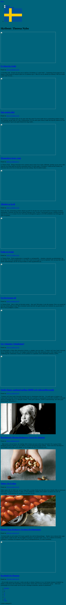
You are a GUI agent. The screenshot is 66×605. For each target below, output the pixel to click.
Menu (2, 1)
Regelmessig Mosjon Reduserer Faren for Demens (23, 437)
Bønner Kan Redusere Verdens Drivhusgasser (21, 529)
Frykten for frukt (8, 66)
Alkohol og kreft (8, 204)
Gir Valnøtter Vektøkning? (12, 344)
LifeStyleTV (4, 3)
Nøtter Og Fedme (8, 483)
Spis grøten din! (8, 112)
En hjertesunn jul (8, 298)
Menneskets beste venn (11, 158)
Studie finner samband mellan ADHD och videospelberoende (27, 390)
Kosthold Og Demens (10, 575)
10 (5, 599)
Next (5, 600)
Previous (6, 588)
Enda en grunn (7, 252)
